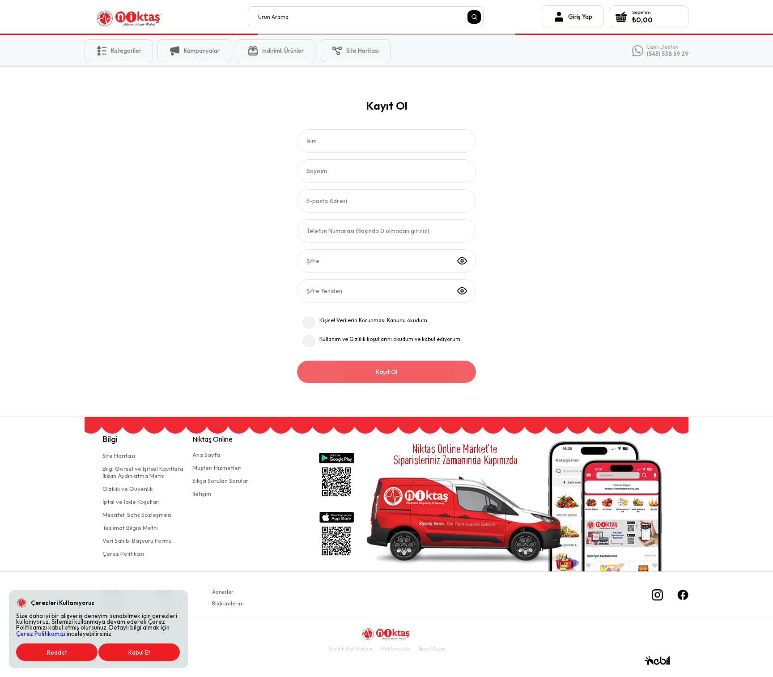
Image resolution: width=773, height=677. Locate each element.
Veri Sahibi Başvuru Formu (137, 540)
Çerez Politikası (123, 553)
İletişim (201, 493)
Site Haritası (118, 455)
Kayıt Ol (386, 371)
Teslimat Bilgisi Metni (130, 527)
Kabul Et (139, 652)
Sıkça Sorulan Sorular (220, 480)
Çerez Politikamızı (40, 633)
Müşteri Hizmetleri (217, 467)
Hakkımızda (395, 648)
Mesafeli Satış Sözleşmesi (136, 514)
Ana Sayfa (206, 454)
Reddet (57, 652)
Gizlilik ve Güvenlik (127, 488)
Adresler (223, 591)
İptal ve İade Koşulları (131, 501)
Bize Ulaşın (432, 648)
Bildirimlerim (228, 603)
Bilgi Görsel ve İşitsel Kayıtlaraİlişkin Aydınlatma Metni (142, 472)
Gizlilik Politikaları (350, 648)
